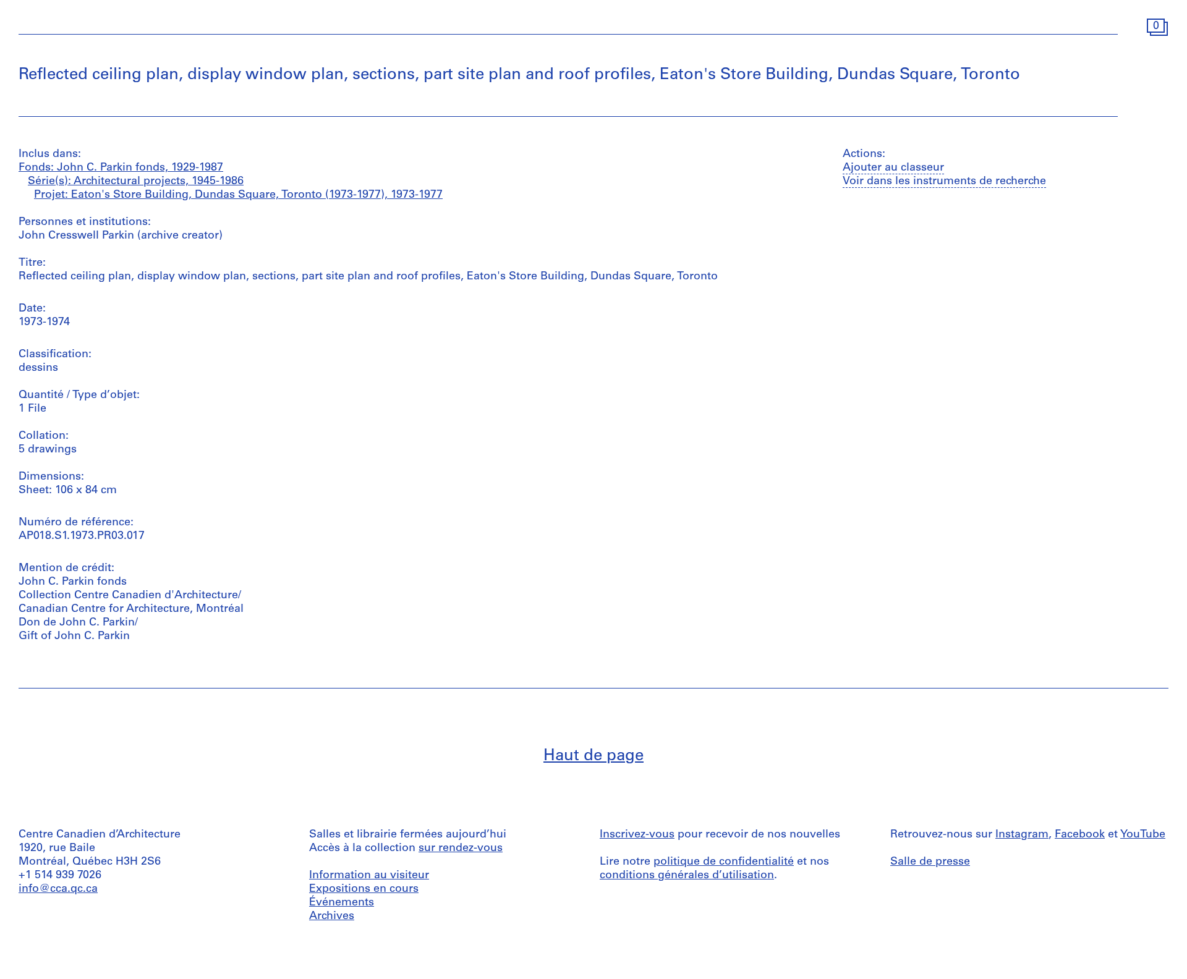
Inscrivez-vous (637, 835)
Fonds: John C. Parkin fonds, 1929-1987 (121, 168)
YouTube (1142, 835)
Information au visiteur (369, 875)
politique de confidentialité (723, 862)
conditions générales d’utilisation (687, 875)
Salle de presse (930, 862)
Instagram (1022, 835)
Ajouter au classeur (893, 168)
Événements (341, 903)
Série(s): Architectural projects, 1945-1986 (136, 181)
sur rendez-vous (461, 848)
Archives (331, 916)
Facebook (1080, 835)
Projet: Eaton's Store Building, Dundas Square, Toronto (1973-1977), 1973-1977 (238, 195)
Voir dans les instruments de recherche (944, 181)
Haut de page (593, 756)
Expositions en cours (364, 889)
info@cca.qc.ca (58, 889)
